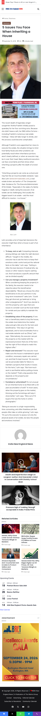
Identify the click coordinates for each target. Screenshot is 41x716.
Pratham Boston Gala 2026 (17, 585)
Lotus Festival (12, 598)
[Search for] (38, 9)
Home (6, 18)
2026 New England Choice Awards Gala (21, 605)
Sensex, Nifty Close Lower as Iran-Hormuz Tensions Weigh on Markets (10, 538)
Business (12, 18)
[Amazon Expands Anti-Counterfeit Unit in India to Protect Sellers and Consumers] (11, 553)
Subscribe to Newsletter (12, 701)
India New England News (20, 444)
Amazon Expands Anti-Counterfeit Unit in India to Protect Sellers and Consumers (10, 565)
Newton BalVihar (13, 592)
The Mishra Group (31, 694)
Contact (9, 698)
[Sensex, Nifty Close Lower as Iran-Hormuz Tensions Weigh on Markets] (11, 528)
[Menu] (3, 9)
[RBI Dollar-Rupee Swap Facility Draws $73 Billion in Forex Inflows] (30, 529)
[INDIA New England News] (14, 9)
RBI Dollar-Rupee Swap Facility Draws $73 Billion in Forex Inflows (29, 539)
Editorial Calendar (29, 698)
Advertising (17, 698)
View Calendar (5, 610)
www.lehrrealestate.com (19, 179)
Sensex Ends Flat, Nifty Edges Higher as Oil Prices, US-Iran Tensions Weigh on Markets (30, 565)
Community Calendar (30, 701)
